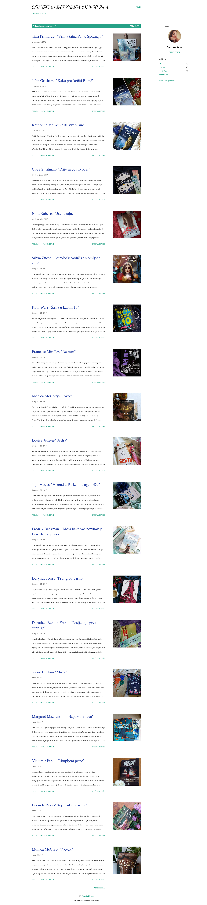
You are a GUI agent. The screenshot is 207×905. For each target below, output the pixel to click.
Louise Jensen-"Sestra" (50, 440)
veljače (164, 67)
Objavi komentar (47, 67)
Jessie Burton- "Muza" (49, 672)
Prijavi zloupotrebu (167, 81)
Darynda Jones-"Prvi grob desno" (58, 578)
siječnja (164, 71)
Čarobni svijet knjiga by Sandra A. (70, 7)
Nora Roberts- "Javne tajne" (53, 213)
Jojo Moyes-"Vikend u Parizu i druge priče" (66, 484)
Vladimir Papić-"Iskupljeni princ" (58, 760)
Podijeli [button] (35, 67)
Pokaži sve (135, 26)
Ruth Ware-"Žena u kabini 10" (55, 307)
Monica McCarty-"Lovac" (52, 395)
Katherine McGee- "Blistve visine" (59, 124)
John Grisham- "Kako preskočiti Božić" (63, 80)
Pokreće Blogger (87, 896)
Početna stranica (39, 13)
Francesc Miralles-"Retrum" (54, 351)
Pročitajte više (98, 67)
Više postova (99, 888)
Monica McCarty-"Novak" (52, 849)
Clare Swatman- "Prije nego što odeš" (61, 169)
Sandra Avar (174, 47)
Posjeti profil (174, 52)
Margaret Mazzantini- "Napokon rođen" (63, 716)
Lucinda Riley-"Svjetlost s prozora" (59, 804)
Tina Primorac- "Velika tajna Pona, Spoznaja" (67, 36)
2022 (161, 63)
